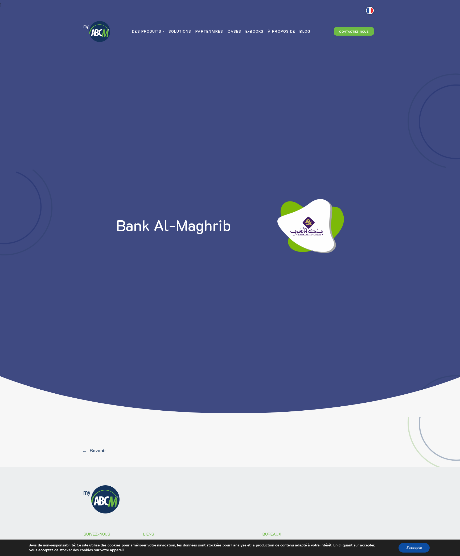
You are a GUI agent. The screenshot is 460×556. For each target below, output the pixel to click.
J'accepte (414, 547)
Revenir (98, 450)
